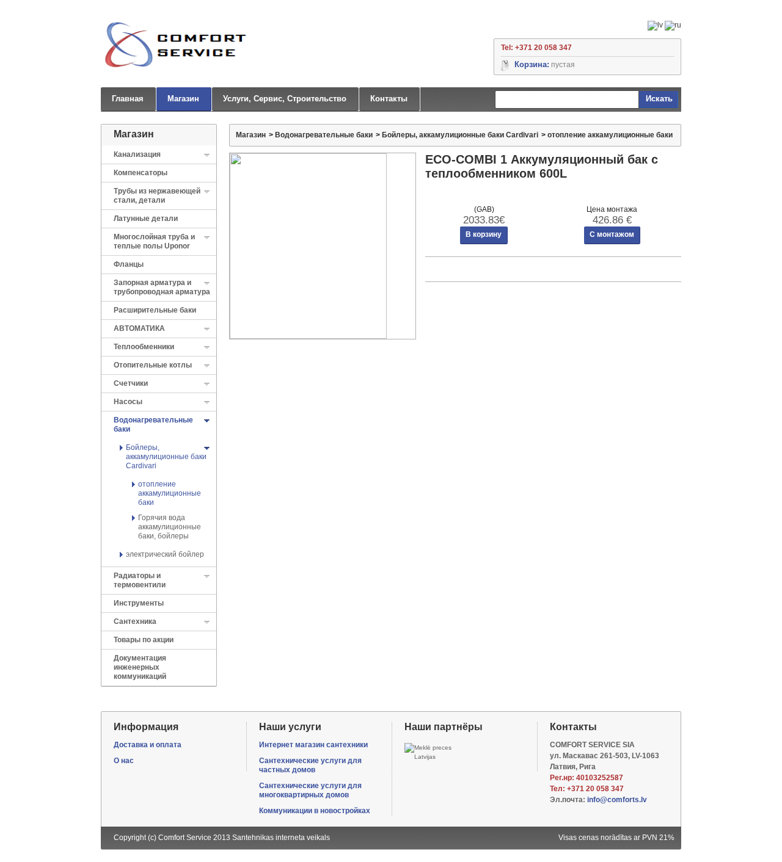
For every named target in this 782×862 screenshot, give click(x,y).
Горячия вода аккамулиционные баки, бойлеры (169, 526)
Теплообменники (144, 346)
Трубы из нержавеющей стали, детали (157, 196)
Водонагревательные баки (324, 135)
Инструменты (139, 603)
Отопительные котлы (153, 365)
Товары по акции (144, 640)
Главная (128, 98)
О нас (124, 760)
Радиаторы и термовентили (140, 580)
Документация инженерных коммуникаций (140, 667)
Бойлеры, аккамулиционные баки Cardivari (166, 456)
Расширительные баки (155, 310)
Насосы (128, 401)
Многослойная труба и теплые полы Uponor (154, 241)
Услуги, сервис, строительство (284, 98)
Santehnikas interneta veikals (281, 837)
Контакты (388, 98)
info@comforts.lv (617, 799)
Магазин (183, 98)
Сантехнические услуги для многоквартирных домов (310, 790)
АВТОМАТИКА (139, 328)
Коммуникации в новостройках (314, 810)
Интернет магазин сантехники (313, 745)
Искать (659, 98)
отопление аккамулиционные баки (169, 493)
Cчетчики (131, 383)
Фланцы (129, 264)
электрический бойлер (165, 554)
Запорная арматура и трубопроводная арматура (162, 287)
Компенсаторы (140, 172)
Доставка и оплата (147, 745)
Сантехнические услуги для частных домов (310, 765)
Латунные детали (146, 218)
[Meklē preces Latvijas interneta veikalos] (431, 752)
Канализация (137, 154)
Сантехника (135, 621)
